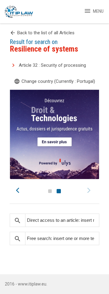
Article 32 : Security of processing (52, 65)
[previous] (19, 190)
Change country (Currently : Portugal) (54, 81)
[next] (89, 190)
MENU (94, 11)
